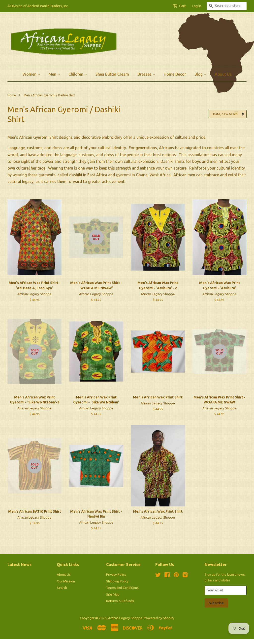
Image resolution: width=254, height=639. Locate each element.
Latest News (19, 564)
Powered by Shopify (159, 618)
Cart (182, 6)
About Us (223, 74)
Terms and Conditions (122, 588)
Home (11, 95)
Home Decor (175, 74)
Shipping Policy (117, 581)
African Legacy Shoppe (125, 618)
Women (30, 74)
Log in (196, 6)
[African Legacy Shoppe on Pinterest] (176, 576)
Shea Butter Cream (112, 74)
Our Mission (66, 581)
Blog (199, 74)
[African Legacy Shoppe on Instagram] (185, 576)
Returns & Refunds (120, 601)
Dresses (145, 74)
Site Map (113, 594)
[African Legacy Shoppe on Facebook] (167, 576)
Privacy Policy (116, 574)
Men (53, 74)
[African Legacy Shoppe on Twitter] (158, 576)
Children (76, 74)
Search (62, 588)
